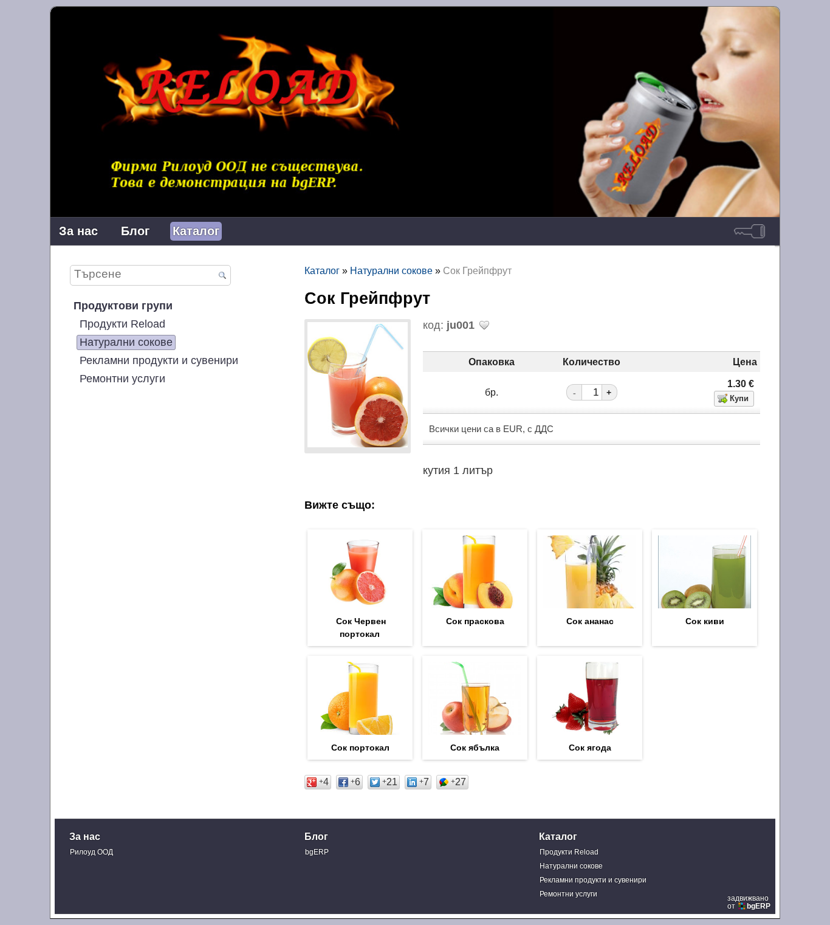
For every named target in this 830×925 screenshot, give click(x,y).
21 (389, 781)
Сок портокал (360, 747)
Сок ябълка (474, 747)
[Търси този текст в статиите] (222, 276)
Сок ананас (590, 621)
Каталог (196, 231)
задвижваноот (748, 902)
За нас (78, 231)
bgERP (317, 852)
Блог (135, 231)
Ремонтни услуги (122, 379)
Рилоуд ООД (91, 852)
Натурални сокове (126, 342)
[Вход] (749, 231)
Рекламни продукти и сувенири (159, 360)
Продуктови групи (123, 306)
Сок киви (704, 621)
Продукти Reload (122, 324)
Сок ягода (590, 747)
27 (458, 781)
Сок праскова (475, 621)
